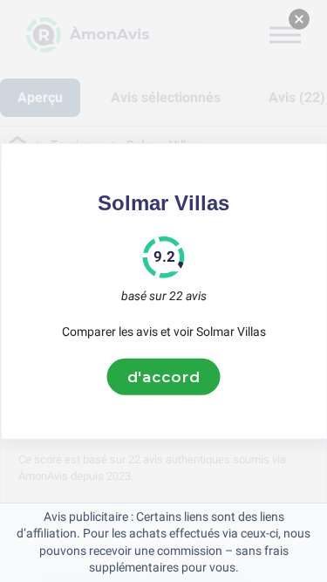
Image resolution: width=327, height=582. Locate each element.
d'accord (164, 376)
